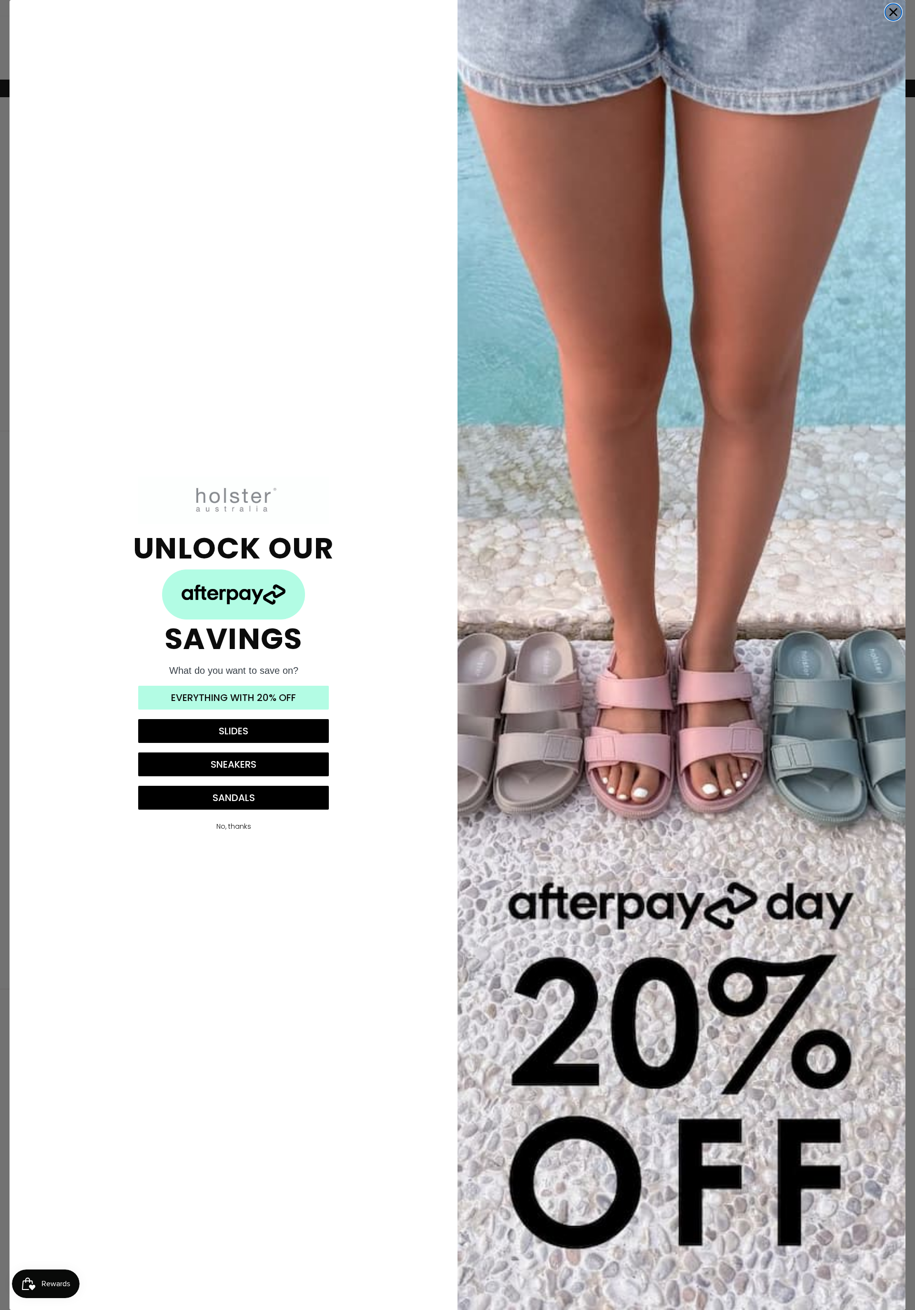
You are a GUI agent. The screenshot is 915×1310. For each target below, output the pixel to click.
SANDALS (234, 797)
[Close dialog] (893, 12)
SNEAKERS (233, 764)
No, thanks (233, 826)
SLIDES (233, 731)
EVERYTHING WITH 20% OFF (233, 697)
